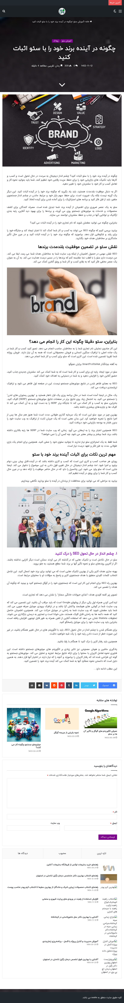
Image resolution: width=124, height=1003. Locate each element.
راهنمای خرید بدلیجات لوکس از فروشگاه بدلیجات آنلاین (72, 864)
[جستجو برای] (3, 12)
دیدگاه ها (23, 853)
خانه (87, 21)
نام (115, 811)
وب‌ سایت (55, 823)
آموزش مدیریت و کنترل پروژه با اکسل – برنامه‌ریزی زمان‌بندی (70, 941)
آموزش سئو (78, 21)
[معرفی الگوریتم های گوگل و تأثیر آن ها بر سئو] (100, 718)
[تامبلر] (69, 685)
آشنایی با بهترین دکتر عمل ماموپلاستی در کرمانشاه (74, 917)
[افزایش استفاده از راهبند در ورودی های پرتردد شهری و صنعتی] (108, 905)
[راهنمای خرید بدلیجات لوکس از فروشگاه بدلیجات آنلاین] (108, 867)
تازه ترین (101, 853)
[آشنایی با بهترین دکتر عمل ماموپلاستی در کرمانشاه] (108, 926)
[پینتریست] (62, 685)
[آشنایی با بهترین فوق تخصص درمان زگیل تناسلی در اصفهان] (108, 966)
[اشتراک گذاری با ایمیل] (39, 685)
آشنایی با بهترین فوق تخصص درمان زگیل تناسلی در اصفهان (70, 959)
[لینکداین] (76, 685)
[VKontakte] (47, 685)
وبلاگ (55, 41)
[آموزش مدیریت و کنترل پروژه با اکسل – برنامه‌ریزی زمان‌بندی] (108, 948)
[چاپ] (32, 685)
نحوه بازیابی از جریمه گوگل (66, 732)
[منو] (120, 12)
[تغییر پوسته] (114, 12)
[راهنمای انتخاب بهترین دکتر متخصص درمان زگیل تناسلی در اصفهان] (108, 879)
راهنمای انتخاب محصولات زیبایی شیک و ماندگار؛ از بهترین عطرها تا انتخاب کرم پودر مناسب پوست (52, 887)
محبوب (62, 853)
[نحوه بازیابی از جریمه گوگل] (62, 719)
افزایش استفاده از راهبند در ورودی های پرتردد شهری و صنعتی (70, 899)
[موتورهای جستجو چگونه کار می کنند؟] (24, 725)
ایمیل (113, 823)
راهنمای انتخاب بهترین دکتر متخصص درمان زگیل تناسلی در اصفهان (67, 875)
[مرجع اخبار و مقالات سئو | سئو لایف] (62, 11)
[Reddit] (54, 685)
